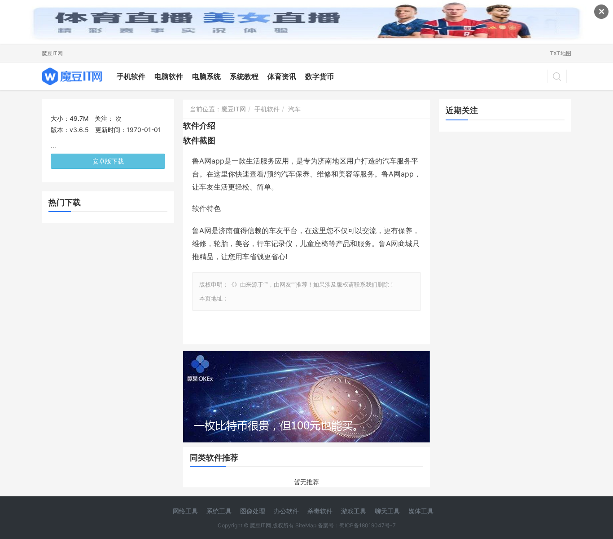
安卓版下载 (108, 161)
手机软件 (131, 76)
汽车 (294, 109)
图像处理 (252, 511)
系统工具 (219, 511)
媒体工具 (420, 511)
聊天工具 (387, 511)
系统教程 (244, 76)
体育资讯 (281, 76)
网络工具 (185, 511)
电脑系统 (206, 76)
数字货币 (319, 76)
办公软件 (286, 511)
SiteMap (305, 525)
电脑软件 (168, 76)
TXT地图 (560, 53)
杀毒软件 (320, 511)
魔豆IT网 (52, 53)
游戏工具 (353, 511)
